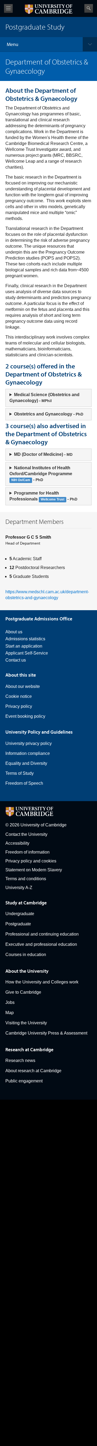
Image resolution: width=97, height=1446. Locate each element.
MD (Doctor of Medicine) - (43, 454)
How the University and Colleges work (41, 982)
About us (13, 632)
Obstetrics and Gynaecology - (48, 414)
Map (9, 1012)
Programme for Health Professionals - (43, 496)
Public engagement (24, 1081)
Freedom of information (27, 852)
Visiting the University (26, 1023)
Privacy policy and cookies (30, 861)
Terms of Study (19, 773)
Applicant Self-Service (26, 653)
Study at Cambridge (26, 903)
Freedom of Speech (24, 783)
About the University (26, 971)
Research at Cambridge (29, 1049)
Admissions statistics (25, 639)
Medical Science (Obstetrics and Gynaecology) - (44, 397)
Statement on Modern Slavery (33, 870)
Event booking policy (25, 716)
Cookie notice (18, 696)
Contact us (15, 660)
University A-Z (18, 887)
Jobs (10, 1002)
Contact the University (26, 834)
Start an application (23, 646)
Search (88, 8)
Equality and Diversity (26, 763)
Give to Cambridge (23, 992)
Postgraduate (18, 924)
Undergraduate (19, 913)
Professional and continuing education (42, 934)
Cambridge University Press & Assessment (46, 1033)
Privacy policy (18, 706)
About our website (22, 686)
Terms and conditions (25, 878)
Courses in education (25, 954)
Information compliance (27, 753)
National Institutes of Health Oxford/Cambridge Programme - (40, 474)
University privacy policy (28, 743)
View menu (8, 8)
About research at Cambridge (33, 1070)
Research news (20, 1060)
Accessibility (17, 843)
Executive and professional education (41, 944)
